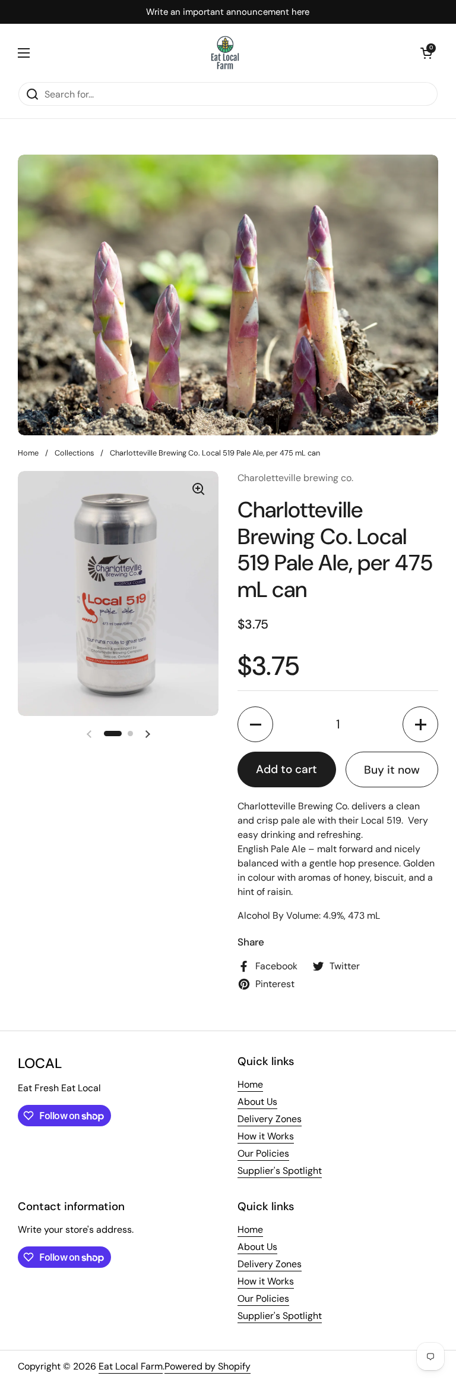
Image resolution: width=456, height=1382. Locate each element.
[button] (426, 53)
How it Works (266, 1136)
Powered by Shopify (207, 1366)
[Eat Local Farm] (225, 53)
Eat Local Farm (131, 1366)
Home (28, 453)
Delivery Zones (270, 1119)
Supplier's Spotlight (280, 1170)
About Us (257, 1101)
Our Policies (263, 1153)
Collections (74, 453)
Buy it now (392, 769)
